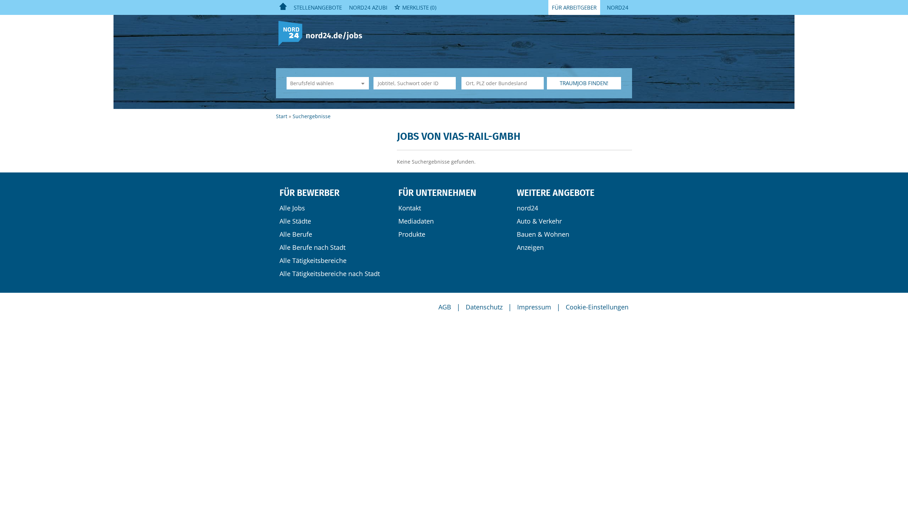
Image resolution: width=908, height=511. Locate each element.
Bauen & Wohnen (543, 234)
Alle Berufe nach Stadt (312, 247)
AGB (444, 307)
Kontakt (409, 208)
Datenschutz (484, 307)
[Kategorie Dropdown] (362, 83)
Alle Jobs (292, 208)
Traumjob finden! (584, 83)
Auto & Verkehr (539, 221)
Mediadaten (416, 221)
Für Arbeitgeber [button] (574, 7)
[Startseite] (323, 32)
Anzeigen (530, 247)
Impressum (534, 307)
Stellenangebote (318, 7)
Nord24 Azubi (368, 7)
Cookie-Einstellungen (597, 307)
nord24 (527, 208)
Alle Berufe (295, 234)
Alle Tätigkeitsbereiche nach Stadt (329, 273)
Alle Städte (295, 221)
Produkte (411, 234)
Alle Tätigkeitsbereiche (313, 260)
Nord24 (618, 7)
